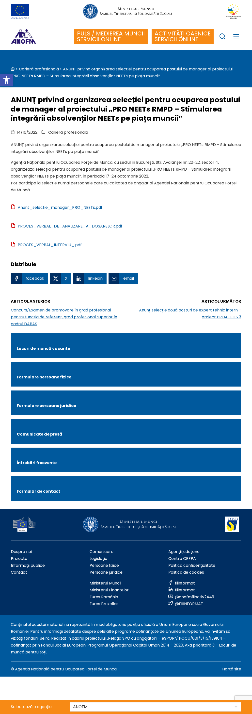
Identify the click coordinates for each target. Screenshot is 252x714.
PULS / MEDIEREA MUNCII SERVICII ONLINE (111, 36)
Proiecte (19, 558)
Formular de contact (38, 491)
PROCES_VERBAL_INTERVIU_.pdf (50, 245)
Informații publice (28, 565)
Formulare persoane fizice (44, 377)
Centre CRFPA (182, 558)
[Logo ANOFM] (23, 36)
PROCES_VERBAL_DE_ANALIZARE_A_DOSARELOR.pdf (70, 226)
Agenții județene (184, 551)
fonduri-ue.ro (36, 638)
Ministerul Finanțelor (109, 590)
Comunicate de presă (39, 434)
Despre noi (21, 551)
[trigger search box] (222, 37)
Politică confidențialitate (191, 565)
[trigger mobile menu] (236, 37)
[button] (6, 80)
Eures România (104, 597)
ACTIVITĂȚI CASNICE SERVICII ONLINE (183, 36)
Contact (19, 572)
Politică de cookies (186, 572)
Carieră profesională (39, 69)
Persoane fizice (104, 565)
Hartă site (231, 669)
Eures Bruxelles (104, 604)
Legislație (98, 558)
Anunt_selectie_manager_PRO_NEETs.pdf (60, 207)
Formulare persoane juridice (46, 405)
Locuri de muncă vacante (43, 348)
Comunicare (101, 551)
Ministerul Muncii (105, 583)
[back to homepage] (13, 69)
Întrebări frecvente (37, 463)
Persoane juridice (106, 572)
